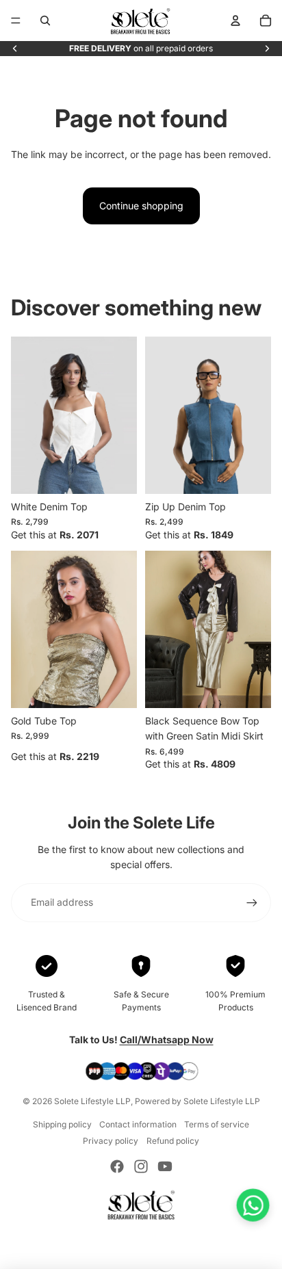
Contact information (138, 1124)
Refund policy (172, 1141)
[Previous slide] (15, 49)
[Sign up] (252, 902)
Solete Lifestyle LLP (92, 1101)
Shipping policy (62, 1124)
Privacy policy (110, 1141)
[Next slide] (267, 49)
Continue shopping (141, 205)
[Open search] (45, 20)
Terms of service (216, 1124)
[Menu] (15, 20)
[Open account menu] (235, 20)
